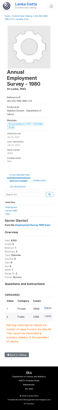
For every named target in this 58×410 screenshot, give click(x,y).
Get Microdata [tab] (18, 187)
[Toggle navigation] (51, 6)
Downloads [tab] (39, 180)
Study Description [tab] (20, 175)
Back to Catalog (17, 355)
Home (7, 16)
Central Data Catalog (22, 16)
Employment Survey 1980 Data (32, 225)
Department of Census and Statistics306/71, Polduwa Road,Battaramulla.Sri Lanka (29, 382)
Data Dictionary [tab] (19, 181)
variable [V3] (22, 19)
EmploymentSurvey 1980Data (11, 210)
